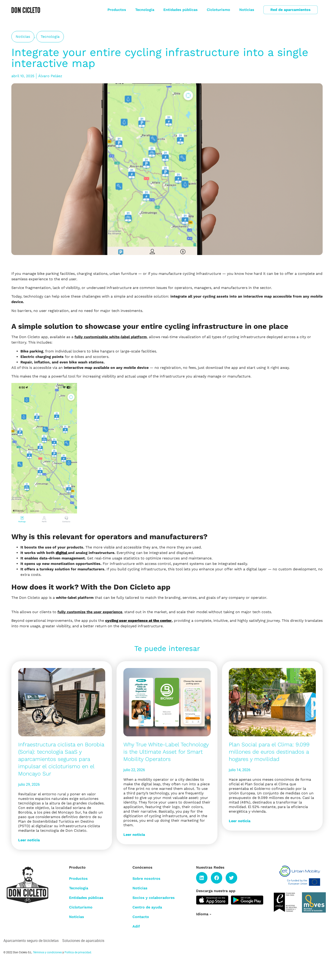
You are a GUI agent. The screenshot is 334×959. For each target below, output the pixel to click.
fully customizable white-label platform (111, 337)
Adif (136, 926)
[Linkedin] (201, 877)
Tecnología (144, 10)
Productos (116, 10)
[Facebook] (216, 877)
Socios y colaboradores (153, 897)
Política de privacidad (78, 952)
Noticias (246, 10)
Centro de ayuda (147, 907)
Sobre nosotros (146, 878)
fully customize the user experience (89, 612)
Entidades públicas (180, 10)
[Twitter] (231, 877)
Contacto (140, 917)
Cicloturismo (218, 10)
